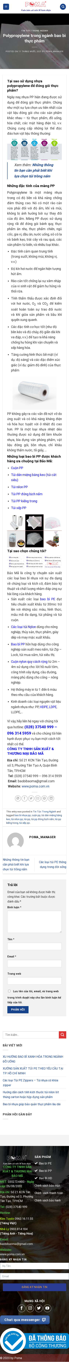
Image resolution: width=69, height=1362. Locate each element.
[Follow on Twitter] (39, 1308)
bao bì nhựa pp (23, 815)
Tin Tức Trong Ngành (34, 31)
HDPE (44, 707)
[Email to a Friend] (38, 798)
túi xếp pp (24, 822)
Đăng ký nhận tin (34, 1287)
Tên (10, 939)
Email (11, 956)
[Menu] (6, 7)
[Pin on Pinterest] (44, 798)
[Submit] (62, 1034)
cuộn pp (36, 815)
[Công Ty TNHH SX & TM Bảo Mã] (36, 7)
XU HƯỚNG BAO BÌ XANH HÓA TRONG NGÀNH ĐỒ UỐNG (33, 1059)
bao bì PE (47, 599)
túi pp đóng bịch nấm (42, 819)
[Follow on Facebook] (22, 1308)
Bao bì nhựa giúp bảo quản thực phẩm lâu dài (32, 1104)
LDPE (52, 707)
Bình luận (14, 907)
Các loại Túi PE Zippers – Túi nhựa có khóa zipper (30, 1083)
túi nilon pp (17, 819)
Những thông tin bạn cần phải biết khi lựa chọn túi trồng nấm (16, 864)
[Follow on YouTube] (47, 1308)
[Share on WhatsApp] (18, 798)
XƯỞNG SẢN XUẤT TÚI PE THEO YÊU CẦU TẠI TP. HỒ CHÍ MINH (33, 1071)
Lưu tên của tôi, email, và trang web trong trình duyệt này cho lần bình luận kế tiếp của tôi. (34, 997)
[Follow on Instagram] (30, 1308)
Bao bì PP (18, 644)
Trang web (14, 973)
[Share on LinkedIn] (51, 798)
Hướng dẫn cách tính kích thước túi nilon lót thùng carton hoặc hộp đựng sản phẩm (31, 1094)
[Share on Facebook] (25, 798)
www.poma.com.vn (35, 786)
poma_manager (54, 51)
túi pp (27, 819)
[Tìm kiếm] (63, 7)
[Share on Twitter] (31, 798)
